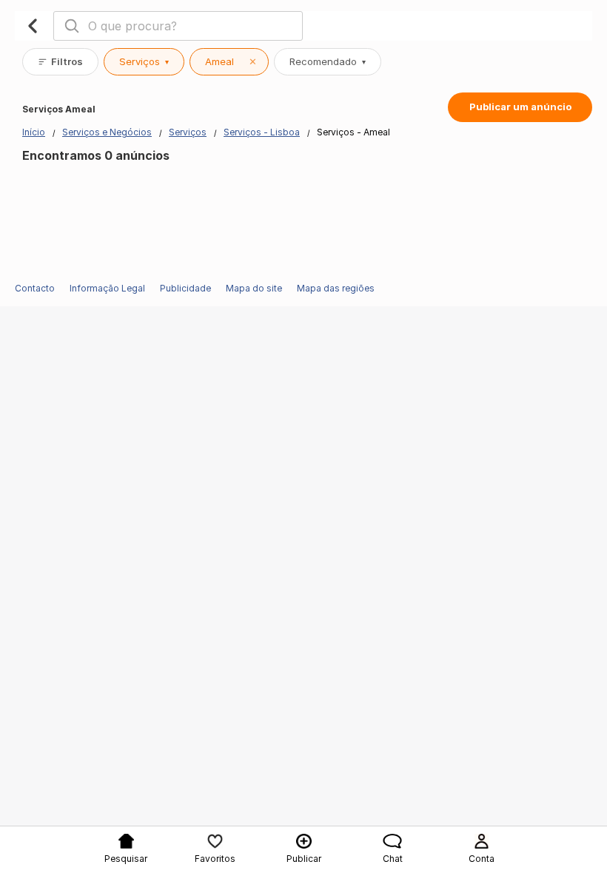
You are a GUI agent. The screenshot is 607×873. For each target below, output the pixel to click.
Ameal (231, 61)
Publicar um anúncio (520, 106)
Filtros (67, 61)
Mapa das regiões (336, 288)
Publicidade (185, 288)
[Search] (72, 26)
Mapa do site (254, 288)
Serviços (144, 61)
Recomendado (327, 61)
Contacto (35, 288)
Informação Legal (107, 288)
